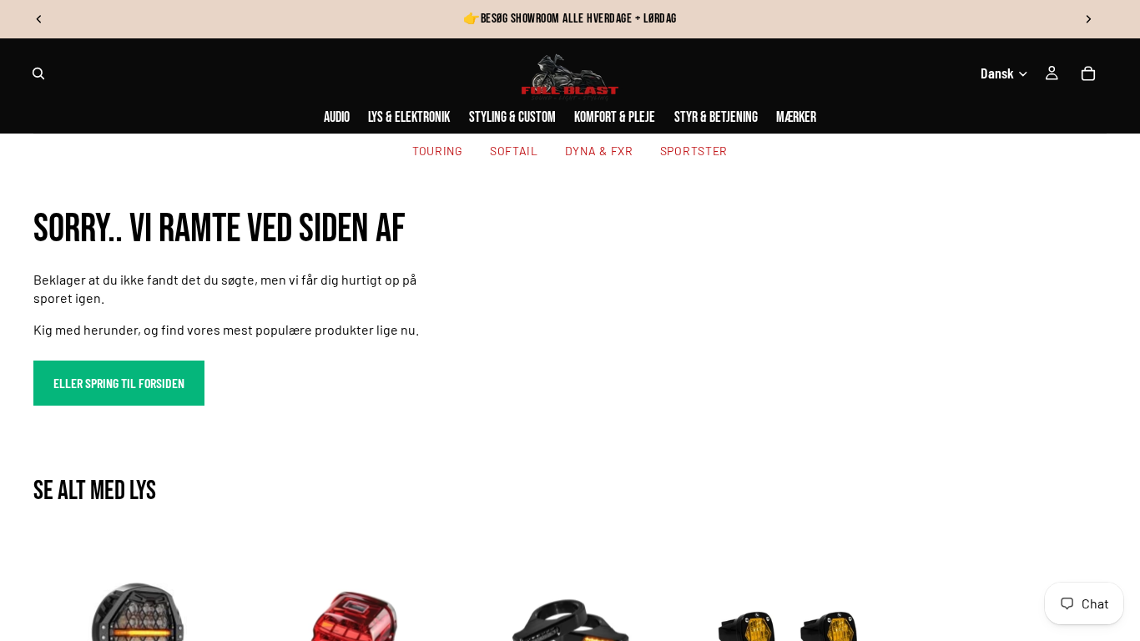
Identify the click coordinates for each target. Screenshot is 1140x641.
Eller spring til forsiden (118, 383)
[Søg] (38, 73)
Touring (437, 151)
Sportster (694, 151)
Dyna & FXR (599, 151)
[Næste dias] (1088, 19)
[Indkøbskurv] (1088, 73)
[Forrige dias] (39, 19)
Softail (514, 151)
